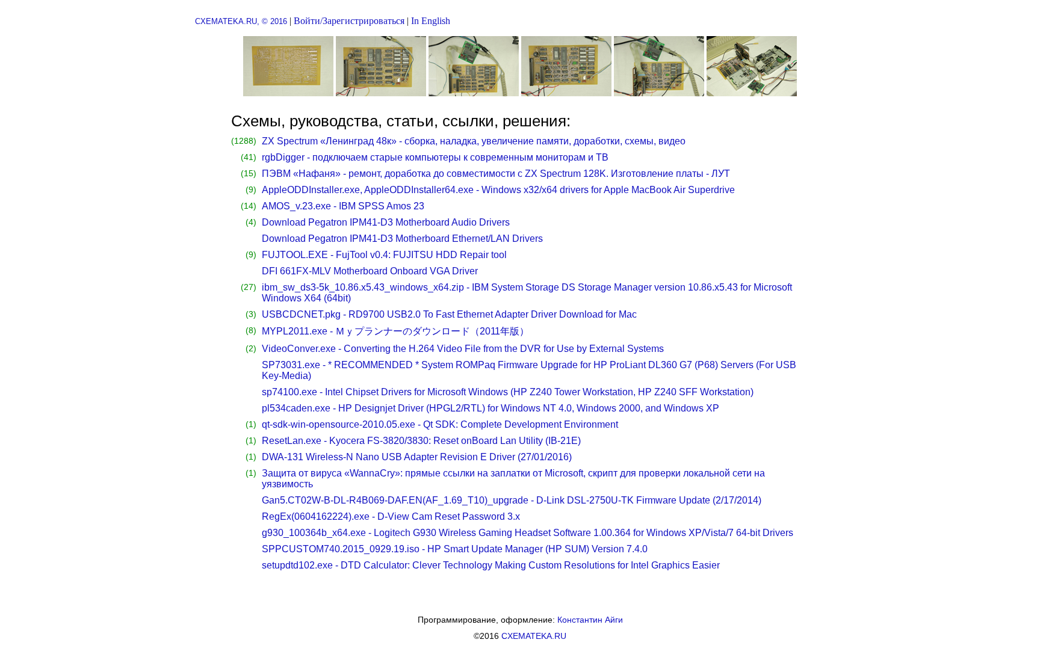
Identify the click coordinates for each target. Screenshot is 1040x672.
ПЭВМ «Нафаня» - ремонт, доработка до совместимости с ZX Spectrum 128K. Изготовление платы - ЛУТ (496, 173)
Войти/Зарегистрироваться (349, 21)
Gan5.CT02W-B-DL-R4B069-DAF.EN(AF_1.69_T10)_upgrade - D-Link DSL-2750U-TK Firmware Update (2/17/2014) (511, 500)
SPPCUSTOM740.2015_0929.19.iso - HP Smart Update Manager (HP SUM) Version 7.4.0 (455, 549)
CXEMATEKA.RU (533, 636)
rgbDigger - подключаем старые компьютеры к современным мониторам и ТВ (435, 157)
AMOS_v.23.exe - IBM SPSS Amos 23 (343, 206)
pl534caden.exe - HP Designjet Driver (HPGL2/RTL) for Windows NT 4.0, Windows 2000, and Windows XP (490, 408)
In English (430, 21)
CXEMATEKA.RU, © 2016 (241, 21)
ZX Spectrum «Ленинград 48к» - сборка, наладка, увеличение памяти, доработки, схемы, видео (474, 141)
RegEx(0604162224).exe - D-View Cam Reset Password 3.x (391, 516)
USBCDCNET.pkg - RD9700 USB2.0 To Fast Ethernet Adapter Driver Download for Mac (449, 314)
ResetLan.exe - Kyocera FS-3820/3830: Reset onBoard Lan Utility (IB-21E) (421, 441)
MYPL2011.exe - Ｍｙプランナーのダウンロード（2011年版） (395, 331)
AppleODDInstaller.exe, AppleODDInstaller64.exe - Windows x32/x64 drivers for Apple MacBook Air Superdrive (498, 190)
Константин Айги (590, 619)
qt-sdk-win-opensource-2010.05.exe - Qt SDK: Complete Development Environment (440, 424)
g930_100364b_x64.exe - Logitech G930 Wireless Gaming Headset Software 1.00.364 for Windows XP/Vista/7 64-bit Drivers (527, 533)
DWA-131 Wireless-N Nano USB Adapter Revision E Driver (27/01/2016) (417, 457)
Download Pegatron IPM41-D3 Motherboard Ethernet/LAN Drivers (402, 238)
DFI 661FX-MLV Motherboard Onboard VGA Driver (370, 271)
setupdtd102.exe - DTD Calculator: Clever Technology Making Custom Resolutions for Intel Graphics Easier (491, 565)
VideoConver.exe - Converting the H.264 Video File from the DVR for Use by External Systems (463, 349)
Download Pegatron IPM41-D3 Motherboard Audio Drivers (386, 222)
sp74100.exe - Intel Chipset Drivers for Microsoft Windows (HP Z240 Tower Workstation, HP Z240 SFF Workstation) (508, 392)
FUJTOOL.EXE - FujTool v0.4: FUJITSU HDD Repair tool (384, 255)
